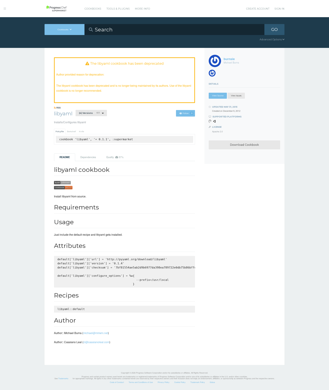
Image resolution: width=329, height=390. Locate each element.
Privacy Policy (163, 382)
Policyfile (60, 131)
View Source (217, 95)
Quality (115, 157)
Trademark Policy (197, 382)
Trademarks (63, 378)
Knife (81, 131)
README (64, 157)
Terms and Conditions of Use (141, 382)
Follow (187, 113)
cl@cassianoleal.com (96, 342)
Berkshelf (71, 131)
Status (212, 382)
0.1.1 (89, 113)
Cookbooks (92, 8)
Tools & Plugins (118, 8)
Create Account (257, 8)
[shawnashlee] (213, 74)
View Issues (236, 95)
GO (274, 29)
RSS (58, 107)
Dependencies (88, 157)
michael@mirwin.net (95, 333)
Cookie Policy (180, 382)
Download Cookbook (244, 144)
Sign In (279, 8)
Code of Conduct (117, 382)
